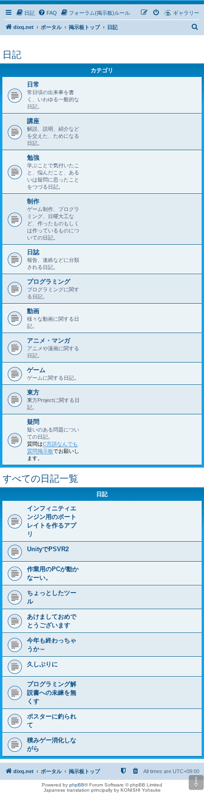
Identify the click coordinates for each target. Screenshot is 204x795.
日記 (11, 54)
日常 (33, 84)
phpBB (76, 784)
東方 (33, 392)
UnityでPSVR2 (48, 549)
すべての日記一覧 (40, 478)
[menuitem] (25, 13)
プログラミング (48, 281)
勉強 (33, 157)
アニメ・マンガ (48, 340)
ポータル (51, 27)
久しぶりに (42, 664)
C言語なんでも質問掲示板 (52, 447)
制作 (33, 201)
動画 (33, 311)
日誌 (33, 252)
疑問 (33, 421)
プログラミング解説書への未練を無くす (51, 692)
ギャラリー (186, 13)
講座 (33, 121)
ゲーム (36, 370)
